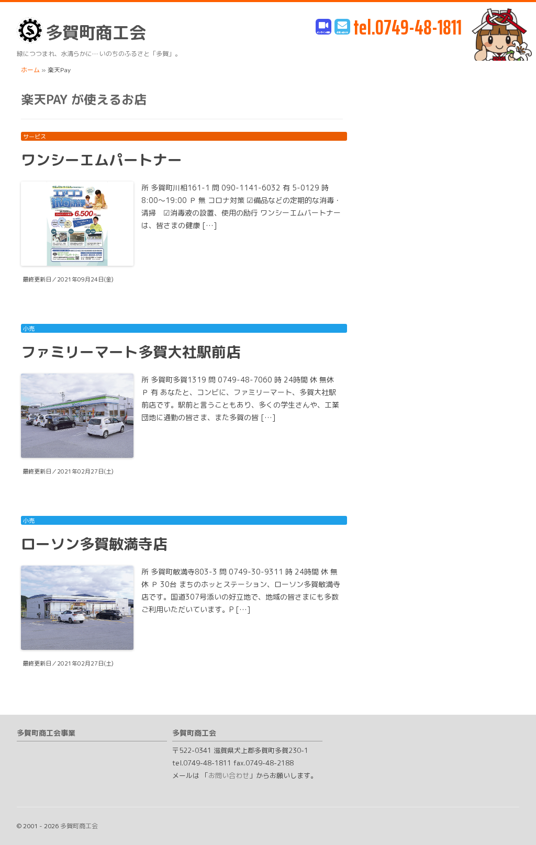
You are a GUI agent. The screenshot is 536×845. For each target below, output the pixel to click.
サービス (34, 136)
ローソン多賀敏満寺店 (94, 544)
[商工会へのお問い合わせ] (342, 27)
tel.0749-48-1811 (407, 27)
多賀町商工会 (96, 32)
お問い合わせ (228, 775)
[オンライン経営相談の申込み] (323, 27)
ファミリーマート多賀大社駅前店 (131, 352)
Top (511, 820)
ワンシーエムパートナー (101, 160)
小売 (29, 328)
